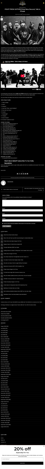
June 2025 (3, 355)
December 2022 (4, 418)
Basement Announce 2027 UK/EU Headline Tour (14, 266)
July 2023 (3, 403)
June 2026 (3, 330)
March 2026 (3, 336)
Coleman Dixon (4, 302)
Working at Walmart (5, 305)
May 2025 (3, 357)
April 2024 (3, 385)
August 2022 (3, 426)
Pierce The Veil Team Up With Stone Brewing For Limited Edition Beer (18, 238)
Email (3, 213)
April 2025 (3, 359)
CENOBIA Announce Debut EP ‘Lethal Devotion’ (14, 278)
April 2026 (3, 334)
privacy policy (24, 466)
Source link (3, 170)
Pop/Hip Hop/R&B (5, 318)
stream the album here (9, 97)
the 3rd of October (22, 51)
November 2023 (4, 395)
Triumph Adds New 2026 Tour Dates (11, 247)
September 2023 (4, 399)
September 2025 (4, 349)
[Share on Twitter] (21, 174)
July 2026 (3, 328)
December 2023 (4, 393)
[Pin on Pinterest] (25, 174)
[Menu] (1, 3)
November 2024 (4, 370)
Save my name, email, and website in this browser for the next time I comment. (19, 223)
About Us (3, 440)
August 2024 (3, 376)
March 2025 (3, 361)
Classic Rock (3, 313)
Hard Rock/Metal (22, 7)
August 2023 (3, 401)
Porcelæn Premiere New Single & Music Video (13, 259)
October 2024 (4, 372)
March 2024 (3, 387)
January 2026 (4, 341)
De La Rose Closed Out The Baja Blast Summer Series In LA (16, 256)
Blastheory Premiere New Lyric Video (11, 288)
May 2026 (3, 332)
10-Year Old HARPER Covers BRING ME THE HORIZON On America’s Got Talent (25, 302)
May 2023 (3, 408)
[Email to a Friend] (23, 174)
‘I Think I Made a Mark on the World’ (10, 189)
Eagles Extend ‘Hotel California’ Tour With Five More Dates (23, 305)
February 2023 (4, 414)
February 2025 (4, 364)
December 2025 (4, 343)
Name (3, 208)
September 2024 (4, 374)
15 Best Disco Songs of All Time (10, 253)
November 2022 (4, 420)
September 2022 (4, 424)
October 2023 (4, 397)
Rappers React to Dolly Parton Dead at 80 (13, 244)
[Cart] (43, 3)
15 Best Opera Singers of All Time (11, 269)
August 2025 (3, 351)
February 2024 (4, 389)
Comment (4, 199)
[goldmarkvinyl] (22, 3)
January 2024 (4, 391)
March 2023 (3, 412)
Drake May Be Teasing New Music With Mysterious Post (15, 285)
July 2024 (3, 378)
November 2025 (4, 345)
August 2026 (3, 326)
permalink (32, 177)
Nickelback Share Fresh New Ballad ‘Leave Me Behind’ (15, 294)
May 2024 (3, 382)
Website (3, 218)
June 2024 (3, 380)
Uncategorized (4, 320)
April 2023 (3, 410)
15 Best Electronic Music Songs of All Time (12, 241)
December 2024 (4, 368)
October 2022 (4, 422)
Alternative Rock (4, 311)
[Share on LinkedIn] (27, 174)
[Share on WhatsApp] (17, 174)
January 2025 (4, 366)
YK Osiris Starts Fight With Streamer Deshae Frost (14, 272)
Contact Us (3, 442)
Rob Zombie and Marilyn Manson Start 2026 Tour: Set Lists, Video (17, 291)
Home (2, 438)
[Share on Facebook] (19, 174)
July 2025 (3, 353)
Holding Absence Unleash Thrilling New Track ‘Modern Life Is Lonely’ (18, 250)
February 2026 (4, 339)
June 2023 (3, 405)
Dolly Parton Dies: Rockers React (11, 234)
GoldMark (28, 14)
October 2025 (4, 347)
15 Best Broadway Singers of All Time (11, 281)
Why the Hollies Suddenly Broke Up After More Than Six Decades (17, 275)
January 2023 (4, 416)
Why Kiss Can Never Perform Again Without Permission (15, 263)
